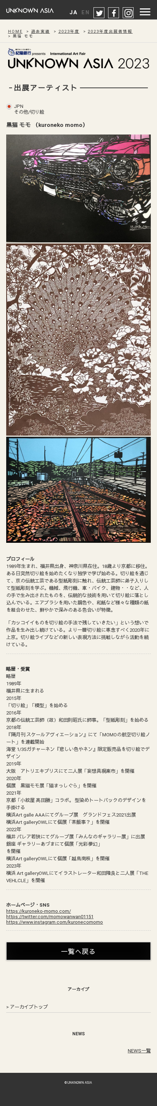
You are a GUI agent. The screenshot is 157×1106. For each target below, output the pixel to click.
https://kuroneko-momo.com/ (38, 911)
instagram (128, 13)
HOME (15, 31)
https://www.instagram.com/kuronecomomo (54, 922)
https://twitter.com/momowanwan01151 (49, 916)
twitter (99, 13)
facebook (113, 13)
